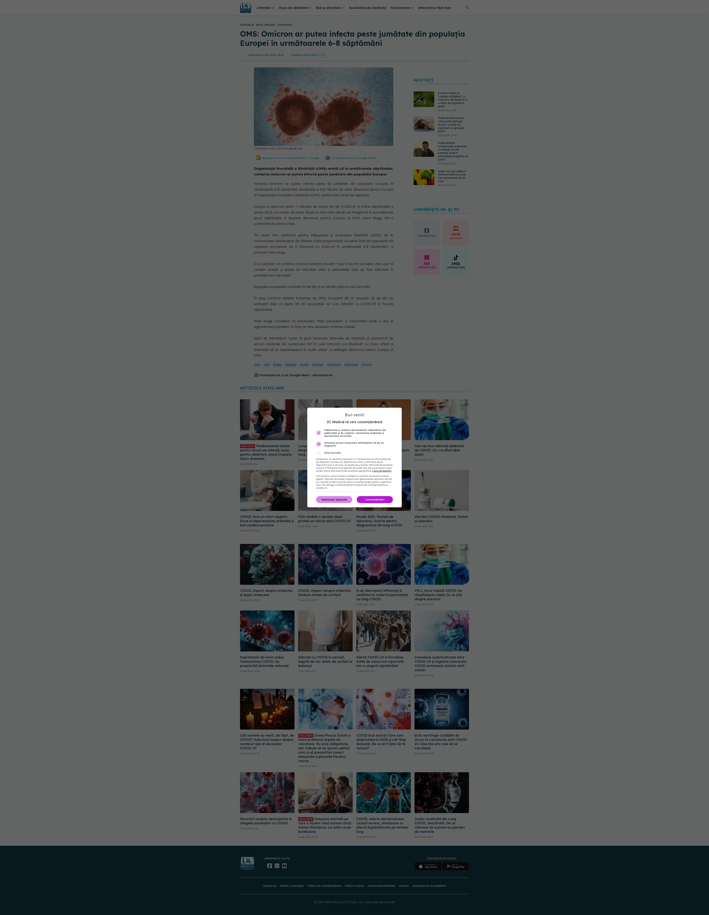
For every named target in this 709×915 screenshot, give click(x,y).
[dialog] (354, 457)
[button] (354, 452)
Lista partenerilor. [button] (382, 471)
